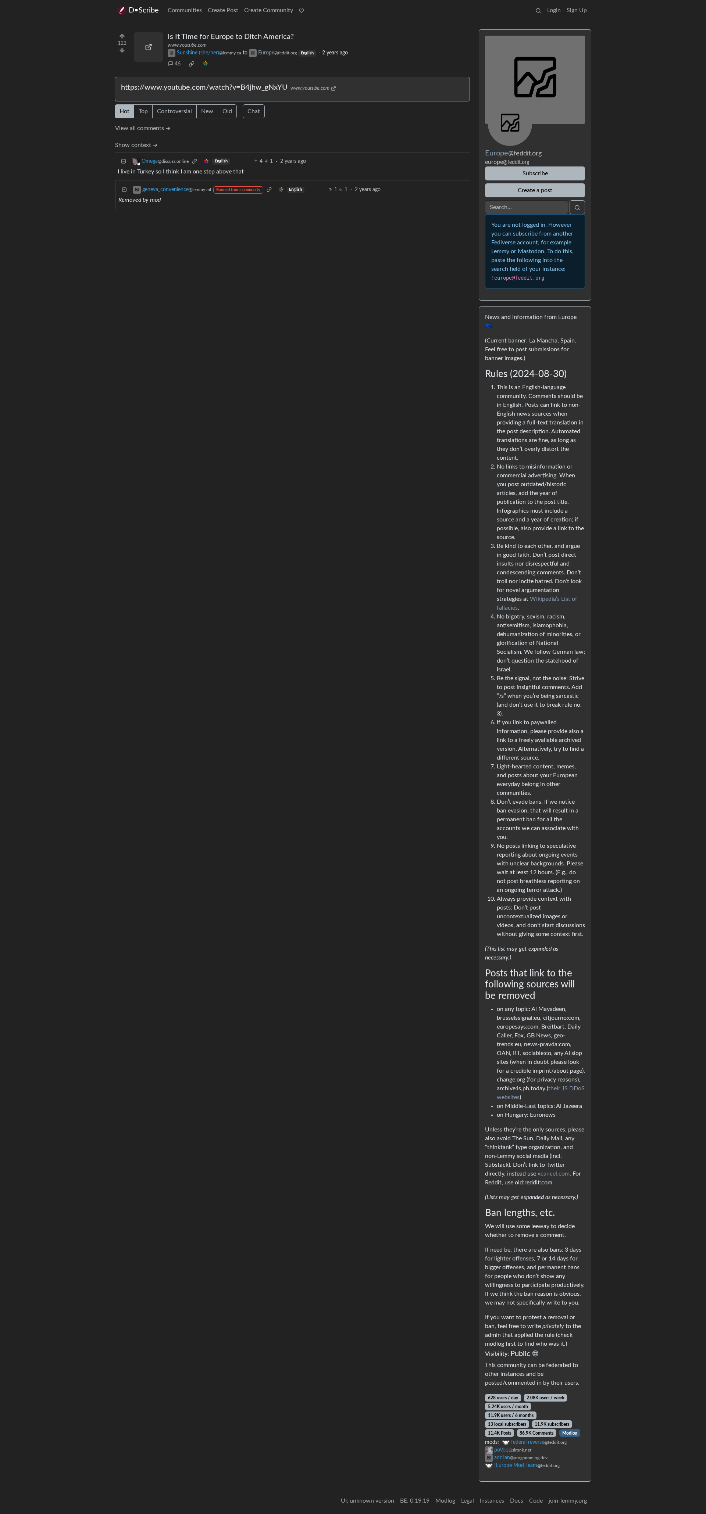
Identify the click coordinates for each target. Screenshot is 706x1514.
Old (227, 111)
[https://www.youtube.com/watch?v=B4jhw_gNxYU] (148, 47)
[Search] (538, 10)
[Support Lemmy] (301, 10)
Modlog (569, 1433)
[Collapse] (123, 161)
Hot (124, 111)
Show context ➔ (136, 145)
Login (554, 10)
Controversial (174, 111)
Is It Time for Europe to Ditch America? (231, 36)
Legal (467, 1501)
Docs (516, 1501)
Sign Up (577, 10)
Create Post (223, 10)
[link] (191, 64)
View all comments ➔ (142, 128)
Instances (492, 1501)
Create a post (535, 190)
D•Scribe (144, 10)
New (207, 111)
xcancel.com (554, 1174)
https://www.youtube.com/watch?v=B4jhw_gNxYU (204, 87)
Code (536, 1501)
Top (143, 111)
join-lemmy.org (568, 1501)
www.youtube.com (187, 45)
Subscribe (535, 173)
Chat (253, 111)
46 (178, 64)
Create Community (268, 10)
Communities (185, 10)
